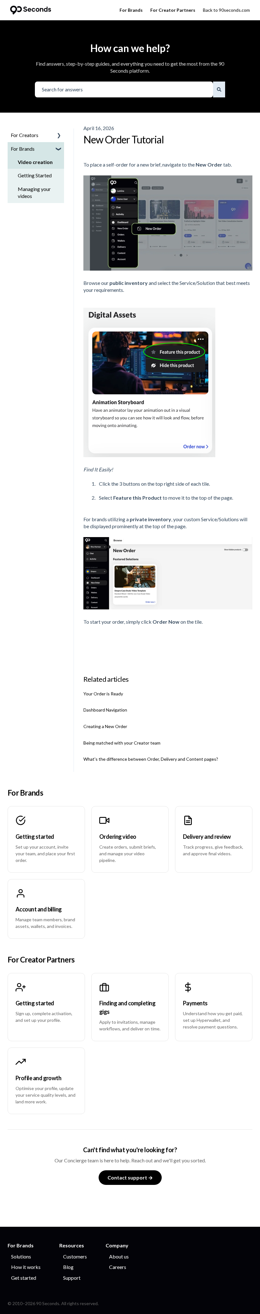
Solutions (21, 1256)
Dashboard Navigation (105, 710)
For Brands (131, 10)
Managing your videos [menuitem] (34, 192)
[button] (59, 135)
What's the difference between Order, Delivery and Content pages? (150, 759)
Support (72, 1278)
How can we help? (130, 48)
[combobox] (124, 89)
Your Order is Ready (103, 693)
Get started (23, 1278)
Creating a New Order (105, 726)
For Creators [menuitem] (24, 135)
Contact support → (130, 1177)
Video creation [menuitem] (35, 162)
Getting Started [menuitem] (35, 175)
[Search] (219, 89)
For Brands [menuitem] (23, 149)
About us (119, 1256)
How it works (26, 1267)
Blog (68, 1267)
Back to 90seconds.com (226, 10)
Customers (75, 1256)
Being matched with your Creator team (121, 743)
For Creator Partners (172, 10)
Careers (117, 1267)
